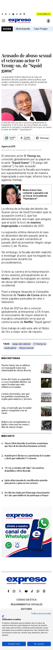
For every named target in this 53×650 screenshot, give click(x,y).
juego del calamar (21, 343)
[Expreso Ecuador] (26, 583)
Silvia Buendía (23, 28)
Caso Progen (40, 28)
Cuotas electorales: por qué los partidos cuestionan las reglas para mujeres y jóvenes (16, 396)
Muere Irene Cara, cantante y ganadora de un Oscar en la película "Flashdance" (35, 194)
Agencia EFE (8, 146)
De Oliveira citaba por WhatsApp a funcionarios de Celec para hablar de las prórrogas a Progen (27, 494)
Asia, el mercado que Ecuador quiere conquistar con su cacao (16, 410)
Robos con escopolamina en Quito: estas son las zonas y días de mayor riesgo (15, 424)
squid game (10, 347)
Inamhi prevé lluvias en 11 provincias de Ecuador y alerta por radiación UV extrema (27, 457)
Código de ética (26, 599)
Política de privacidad (41, 613)
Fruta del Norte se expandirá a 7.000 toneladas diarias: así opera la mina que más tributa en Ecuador (16, 383)
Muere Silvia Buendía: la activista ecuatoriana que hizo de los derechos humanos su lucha (26, 444)
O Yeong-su (39, 343)
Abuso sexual (26, 347)
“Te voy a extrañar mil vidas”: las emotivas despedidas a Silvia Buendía (24, 469)
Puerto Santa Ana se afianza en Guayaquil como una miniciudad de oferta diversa (16, 368)
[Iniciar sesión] (48, 20)
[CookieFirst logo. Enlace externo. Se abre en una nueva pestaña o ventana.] (3, 616)
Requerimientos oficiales (26, 604)
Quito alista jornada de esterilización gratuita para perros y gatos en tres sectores (26, 481)
